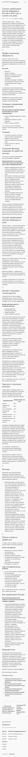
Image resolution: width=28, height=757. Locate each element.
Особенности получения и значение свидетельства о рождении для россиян (14, 694)
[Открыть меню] (25, 2)
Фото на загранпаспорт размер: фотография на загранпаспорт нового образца (15, 685)
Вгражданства (14, 2)
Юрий (16, 18)
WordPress (12, 754)
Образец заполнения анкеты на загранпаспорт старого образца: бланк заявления (15, 680)
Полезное (21, 18)
